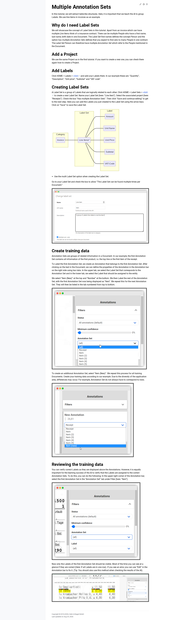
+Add (75, 76)
